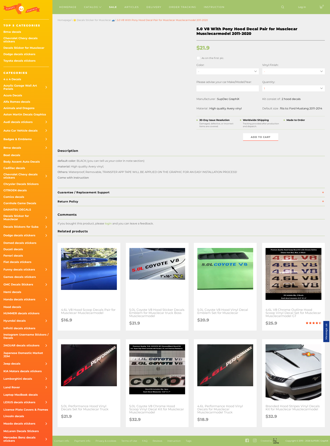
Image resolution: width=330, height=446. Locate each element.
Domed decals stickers (19, 243)
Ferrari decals (13, 255)
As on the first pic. (213, 58)
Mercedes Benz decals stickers (19, 439)
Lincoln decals (13, 416)
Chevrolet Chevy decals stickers (20, 40)
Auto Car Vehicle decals (20, 130)
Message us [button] (326, 332)
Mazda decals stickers (19, 423)
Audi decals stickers (18, 122)
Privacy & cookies (106, 440)
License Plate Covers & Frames (25, 409)
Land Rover (11, 387)
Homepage (67, 7)
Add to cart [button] (261, 137)
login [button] (108, 223)
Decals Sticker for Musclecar (23, 47)
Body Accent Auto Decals (21, 161)
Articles (131, 7)
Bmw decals (12, 31)
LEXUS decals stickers (19, 402)
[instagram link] (255, 441)
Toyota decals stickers (19, 60)
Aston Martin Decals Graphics (24, 114)
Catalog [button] (91, 7)
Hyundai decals (14, 320)
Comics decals (13, 197)
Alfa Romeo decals (16, 101)
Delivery (153, 7)
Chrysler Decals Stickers (21, 184)
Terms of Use (129, 440)
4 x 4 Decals (12, 79)
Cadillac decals (14, 168)
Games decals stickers (19, 277)
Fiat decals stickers (17, 262)
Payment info (82, 440)
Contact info (61, 440)
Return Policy (68, 201)
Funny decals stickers (19, 269)
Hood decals (12, 307)
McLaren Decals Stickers (21, 431)
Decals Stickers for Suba (20, 226)
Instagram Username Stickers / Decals (25, 336)
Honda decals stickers (19, 299)
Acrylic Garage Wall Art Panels (20, 87)
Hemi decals (12, 292)
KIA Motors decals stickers (22, 371)
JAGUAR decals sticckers (21, 345)
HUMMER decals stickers (21, 313)
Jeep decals (11, 363)
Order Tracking (182, 7)
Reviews (157, 440)
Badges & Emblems (17, 139)
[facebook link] (247, 441)
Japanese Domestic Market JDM (23, 354)
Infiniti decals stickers (19, 328)
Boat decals (11, 155)
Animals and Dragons (19, 108)
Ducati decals (13, 249)
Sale (113, 7)
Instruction (214, 7)
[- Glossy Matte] (293, 71)
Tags (188, 440)
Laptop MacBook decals (20, 394)
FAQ (144, 440)
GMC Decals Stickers (18, 284)
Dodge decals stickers (19, 54)
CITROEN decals (15, 190)
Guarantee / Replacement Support (84, 192)
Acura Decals (12, 95)
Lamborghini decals (17, 378)
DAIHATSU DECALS (17, 209)
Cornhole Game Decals (19, 203)
